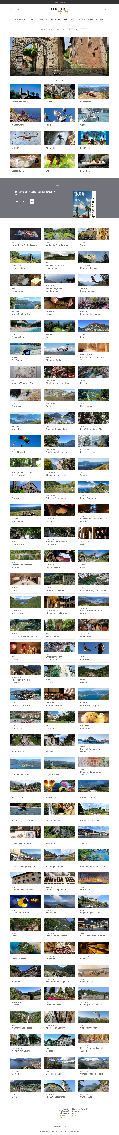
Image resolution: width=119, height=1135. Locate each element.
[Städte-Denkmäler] (25, 91)
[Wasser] (93, 115)
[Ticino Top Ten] (59, 11)
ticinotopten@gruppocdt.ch (69, 1115)
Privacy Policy (43, 1131)
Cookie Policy (54, 1131)
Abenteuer (81, 19)
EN (11, 9)
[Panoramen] (93, 91)
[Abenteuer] (59, 138)
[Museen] (25, 138)
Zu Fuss (57, 30)
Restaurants (52, 24)
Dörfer (31, 19)
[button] (14, 56)
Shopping (67, 24)
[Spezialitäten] (25, 161)
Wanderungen (51, 19)
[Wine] (59, 161)
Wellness (75, 24)
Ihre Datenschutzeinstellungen (70, 1131)
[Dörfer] (59, 91)
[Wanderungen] (25, 115)
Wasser (66, 19)
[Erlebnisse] (93, 138)
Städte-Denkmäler (21, 19)
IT (15, 9)
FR (18, 9)
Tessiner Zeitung (59, 2)
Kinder (42, 30)
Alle (69, 30)
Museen (73, 19)
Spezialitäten (100, 19)
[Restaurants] (93, 161)
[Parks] (59, 115)
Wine (59, 24)
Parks (60, 19)
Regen (50, 30)
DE (13, 9)
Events (43, 24)
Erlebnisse (90, 19)
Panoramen (40, 19)
